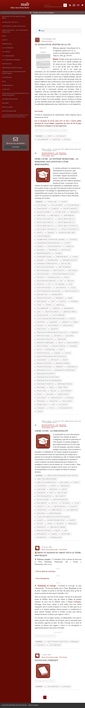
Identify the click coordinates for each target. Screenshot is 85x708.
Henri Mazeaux (42, 301)
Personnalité (41, 527)
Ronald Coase (41, 391)
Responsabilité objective (45, 384)
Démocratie (53, 489)
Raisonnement (41, 360)
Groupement (59, 298)
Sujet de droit (41, 397)
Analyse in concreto (44, 212)
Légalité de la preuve (52, 311)
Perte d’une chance (43, 336)
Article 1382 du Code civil (66, 222)
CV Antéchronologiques (11, 60)
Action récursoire (73, 205)
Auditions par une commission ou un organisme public (15, 94)
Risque (51, 387)
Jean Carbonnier (42, 139)
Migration (65, 322)
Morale (75, 322)
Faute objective (61, 287)
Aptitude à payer (60, 212)
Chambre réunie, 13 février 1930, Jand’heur (51, 239)
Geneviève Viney (42, 294)
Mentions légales (33, 705)
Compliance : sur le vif (10, 22)
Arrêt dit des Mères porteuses (46, 479)
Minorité (72, 520)
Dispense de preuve (62, 256)
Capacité (76, 482)
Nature (49, 523)
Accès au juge (51, 201)
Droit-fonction (58, 270)
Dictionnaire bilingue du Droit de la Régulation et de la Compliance (15, 116)
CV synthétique (7, 48)
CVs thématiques (8, 56)
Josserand (55, 308)
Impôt (53, 301)
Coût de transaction (54, 246)
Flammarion (41, 645)
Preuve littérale (42, 346)
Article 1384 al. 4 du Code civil (47, 229)
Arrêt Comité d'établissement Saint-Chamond (62, 475)
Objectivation (41, 329)
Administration (42, 208)
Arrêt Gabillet (55, 215)
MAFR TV (5, 40)
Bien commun (64, 482)
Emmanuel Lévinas (54, 277)
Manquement (53, 322)
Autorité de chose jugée (67, 232)
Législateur (56, 139)
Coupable (40, 246)
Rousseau (54, 534)
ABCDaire (5, 103)
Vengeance (40, 408)
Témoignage (41, 401)
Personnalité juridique (58, 527)
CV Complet (6, 52)
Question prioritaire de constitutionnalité (51, 356)
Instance (49, 305)
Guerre (70, 298)
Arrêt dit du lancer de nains (46, 482)
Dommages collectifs (70, 260)
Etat (61, 281)
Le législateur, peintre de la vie (53, 44)
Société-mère (65, 534)
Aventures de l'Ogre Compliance (13, 26)
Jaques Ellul (60, 305)
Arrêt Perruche (69, 215)
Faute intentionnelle (44, 287)
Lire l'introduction (43, 578)
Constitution (41, 486)
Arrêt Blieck (74, 212)
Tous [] (42, 30)
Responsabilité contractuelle (65, 370)
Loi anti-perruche (58, 315)
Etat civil (54, 503)
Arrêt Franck (41, 215)
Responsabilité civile (44, 370)
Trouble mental (42, 404)
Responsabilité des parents (46, 373)
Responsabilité (72, 366)
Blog (4, 81)
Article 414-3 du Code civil (70, 229)
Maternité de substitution (56, 520)
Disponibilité (41, 492)
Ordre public (72, 523)
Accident (64, 201)
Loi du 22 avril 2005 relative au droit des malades (53, 517)
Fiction (73, 287)
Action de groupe (57, 205)
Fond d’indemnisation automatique (48, 291)
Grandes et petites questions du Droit (13, 17)
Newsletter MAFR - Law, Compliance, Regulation (15, 31)
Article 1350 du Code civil (66, 219)
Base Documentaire (9, 111)
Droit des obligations (44, 496)
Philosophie (69, 336)
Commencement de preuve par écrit (48, 243)
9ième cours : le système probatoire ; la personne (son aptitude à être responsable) (56, 161)
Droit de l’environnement (45, 267)
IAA (49, 506)
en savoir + (39, 136)
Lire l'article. (39, 111)
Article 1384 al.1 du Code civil (68, 226)
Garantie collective (71, 291)
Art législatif (60, 136)
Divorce (75, 256)
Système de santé (56, 397)
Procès (39, 349)
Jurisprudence (68, 308)
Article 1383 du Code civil (45, 226)
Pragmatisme (62, 339)
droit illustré (7, 107)
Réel (65, 530)
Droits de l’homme (43, 274)
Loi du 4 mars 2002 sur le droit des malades (51, 318)
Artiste (49, 136)
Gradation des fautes (44, 298)
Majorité (40, 520)
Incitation (62, 301)
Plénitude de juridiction (45, 339)
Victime (51, 408)
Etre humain (66, 503)
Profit (62, 349)
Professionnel (50, 349)
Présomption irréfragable (45, 342)
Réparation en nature (44, 363)
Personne (74, 332)
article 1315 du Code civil (45, 219)
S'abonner (15, 147)
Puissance (57, 353)
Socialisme (49, 394)
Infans (39, 305)
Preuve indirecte (72, 342)
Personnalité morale (44, 530)
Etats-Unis (70, 281)
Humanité (40, 506)
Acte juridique (42, 205)
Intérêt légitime (56, 510)
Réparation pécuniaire (44, 366)
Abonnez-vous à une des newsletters (43, 12)
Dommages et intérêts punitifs (47, 263)
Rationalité (55, 360)
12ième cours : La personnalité (51, 431)
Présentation (7, 44)
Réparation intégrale (63, 363)
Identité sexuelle (60, 506)
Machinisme (41, 322)
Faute (70, 284)
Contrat (67, 243)
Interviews (6, 89)
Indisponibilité (42, 510)
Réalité (65, 360)
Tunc (53, 404)
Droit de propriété (64, 267)
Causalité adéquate (43, 236)
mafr (25, 4)
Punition (68, 353)
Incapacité (73, 506)
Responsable (41, 387)
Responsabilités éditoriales (12, 67)
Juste (38, 311)
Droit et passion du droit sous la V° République (62, 641)
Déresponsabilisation (44, 253)
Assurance (50, 232)
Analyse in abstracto (70, 208)
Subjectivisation (63, 394)
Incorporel (74, 301)
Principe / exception (58, 346)
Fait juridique (59, 284)
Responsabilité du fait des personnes (49, 380)
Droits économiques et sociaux (63, 274)
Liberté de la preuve (69, 311)
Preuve (60, 342)
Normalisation (68, 325)
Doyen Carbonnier (74, 602)
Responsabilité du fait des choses (48, 377)
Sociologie (66, 686)
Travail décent (67, 401)
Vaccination (63, 404)
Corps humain (64, 486)
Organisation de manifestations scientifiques (14, 72)
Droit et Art (40, 130)
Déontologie (66, 250)
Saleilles (53, 391)
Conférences (7, 77)
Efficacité (40, 277)
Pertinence (57, 336)
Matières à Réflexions (10, 99)
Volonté (40, 411)
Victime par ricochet (65, 408)
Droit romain (72, 270)
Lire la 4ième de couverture (46, 571)
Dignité (64, 489)
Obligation (54, 329)
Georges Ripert (57, 294)
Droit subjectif (42, 503)
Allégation (55, 208)
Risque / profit (62, 387)
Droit (51, 492)
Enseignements (7, 85)
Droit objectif (60, 496)
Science (39, 394)
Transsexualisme (55, 537)
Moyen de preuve (52, 325)
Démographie (53, 250)
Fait (49, 284)
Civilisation (73, 239)
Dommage (40, 260)
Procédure (73, 346)
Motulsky (40, 325)
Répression (59, 366)
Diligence (58, 253)
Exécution (40, 284)
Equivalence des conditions (46, 281)
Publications (7, 63)
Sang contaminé (66, 391)
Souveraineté (41, 537)
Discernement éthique (44, 256)
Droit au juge (65, 263)
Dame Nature (41, 489)
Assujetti (40, 232)
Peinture (67, 139)
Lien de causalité (42, 315)
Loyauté (71, 318)
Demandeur (40, 250)
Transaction (53, 401)
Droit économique (43, 270)
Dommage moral (52, 260)
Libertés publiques (55, 513)
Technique (69, 397)
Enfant (66, 277)
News (4, 36)
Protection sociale (43, 353)
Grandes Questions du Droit (57, 130)
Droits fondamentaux (60, 499)
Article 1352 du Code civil (45, 222)
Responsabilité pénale (65, 384)
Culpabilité (69, 246)
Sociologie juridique (46, 660)
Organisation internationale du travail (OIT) (52, 332)
